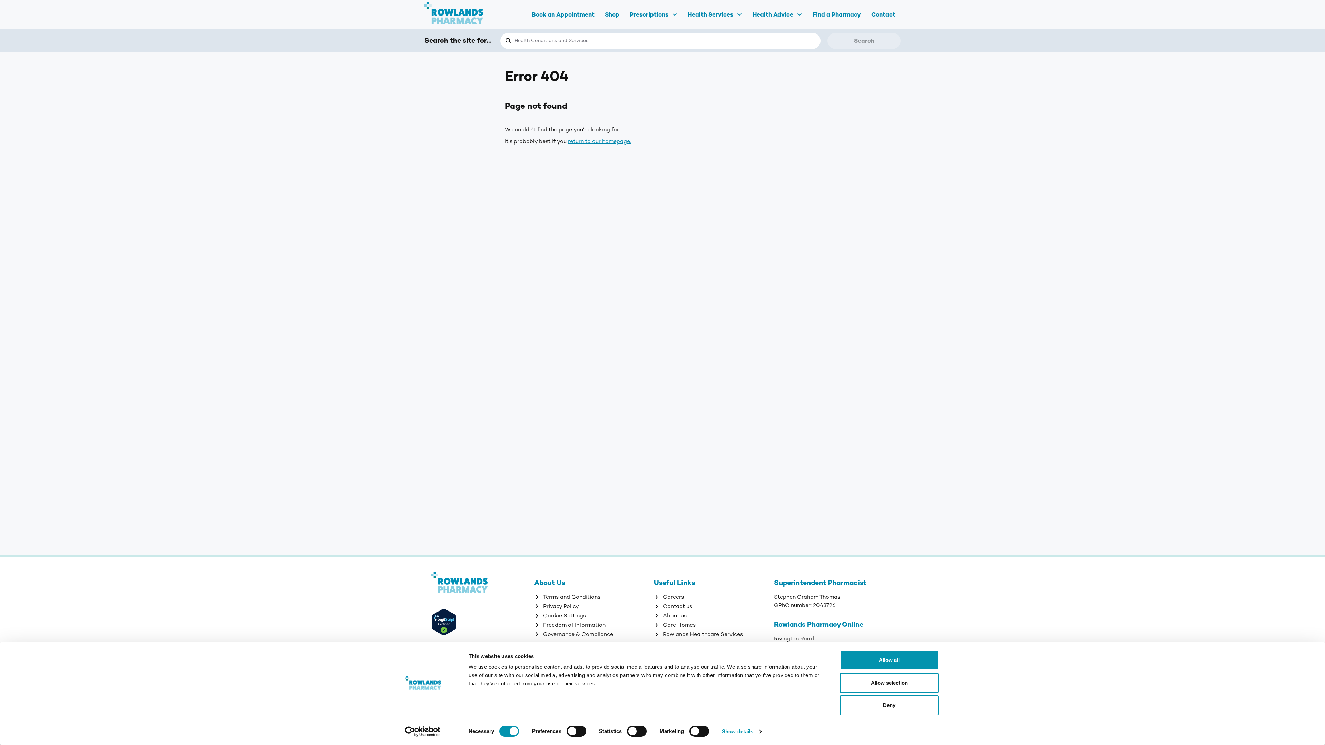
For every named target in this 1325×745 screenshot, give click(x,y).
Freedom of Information (574, 625)
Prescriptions (649, 14)
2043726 (824, 605)
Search (864, 40)
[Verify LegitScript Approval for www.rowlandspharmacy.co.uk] (482, 623)
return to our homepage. (599, 141)
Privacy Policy (561, 606)
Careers (673, 597)
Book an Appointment (563, 14)
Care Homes (679, 625)
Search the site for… (458, 41)
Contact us (677, 606)
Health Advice (773, 14)
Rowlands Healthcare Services (703, 634)
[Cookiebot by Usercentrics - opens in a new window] (423, 731)
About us (675, 615)
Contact (883, 14)
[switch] (576, 731)
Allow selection (889, 683)
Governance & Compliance (578, 634)
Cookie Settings (564, 615)
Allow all (889, 660)
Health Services (710, 14)
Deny (889, 705)
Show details (737, 731)
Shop (612, 14)
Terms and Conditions (571, 597)
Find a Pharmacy (837, 14)
